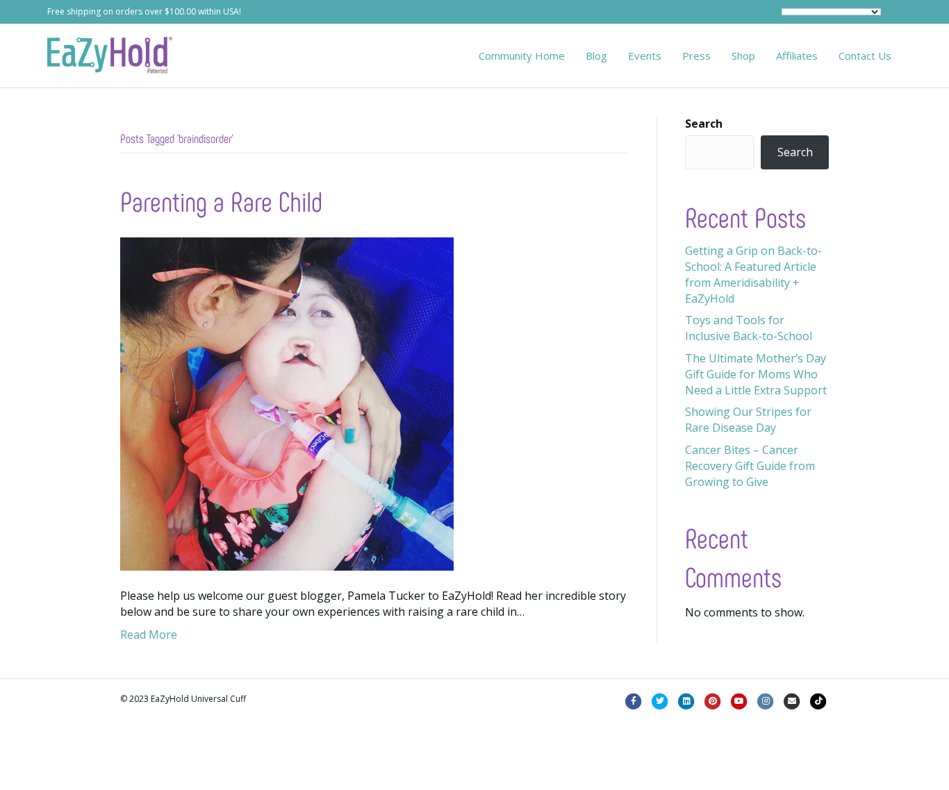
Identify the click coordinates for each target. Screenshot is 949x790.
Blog (596, 55)
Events (644, 55)
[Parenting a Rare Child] (287, 402)
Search (704, 123)
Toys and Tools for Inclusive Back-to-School (748, 328)
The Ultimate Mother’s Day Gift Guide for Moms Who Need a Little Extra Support (756, 374)
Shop (743, 55)
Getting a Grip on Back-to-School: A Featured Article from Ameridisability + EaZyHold (753, 275)
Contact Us (865, 55)
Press (696, 55)
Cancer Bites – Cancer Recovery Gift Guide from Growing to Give (750, 465)
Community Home (522, 55)
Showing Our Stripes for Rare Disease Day (748, 419)
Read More (148, 634)
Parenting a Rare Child (221, 200)
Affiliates (797, 55)
